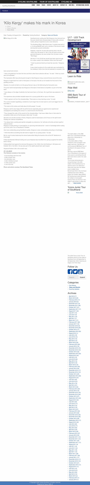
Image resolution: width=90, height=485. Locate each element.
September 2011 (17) (75, 442)
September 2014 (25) (75, 376)
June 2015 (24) (73, 359)
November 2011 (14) (75, 439)
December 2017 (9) (74, 303)
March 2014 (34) (73, 387)
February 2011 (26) (74, 455)
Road (38, 5)
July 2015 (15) (73, 357)
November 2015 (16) (75, 350)
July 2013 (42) (73, 402)
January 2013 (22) (74, 413)
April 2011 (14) (73, 452)
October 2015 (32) (74, 352)
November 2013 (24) (75, 394)
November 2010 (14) (75, 461)
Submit (82, 277)
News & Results (11, 28)
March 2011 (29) (73, 453)
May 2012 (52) (73, 428)
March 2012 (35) (73, 431)
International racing (82, 5)
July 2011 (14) (73, 446)
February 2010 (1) (74, 478)
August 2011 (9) (73, 444)
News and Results (53, 35)
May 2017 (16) (73, 316)
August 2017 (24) (74, 311)
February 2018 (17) (74, 300)
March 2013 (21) (73, 409)
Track (43, 5)
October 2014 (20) (74, 374)
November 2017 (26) (75, 305)
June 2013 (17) (73, 403)
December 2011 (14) (75, 437)
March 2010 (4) (73, 476)
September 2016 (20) (75, 331)
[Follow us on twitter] (75, 273)
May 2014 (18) (73, 383)
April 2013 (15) (73, 407)
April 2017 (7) (73, 318)
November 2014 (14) (75, 372)
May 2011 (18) (73, 450)
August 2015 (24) (74, 355)
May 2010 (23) (73, 472)
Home (33, 5)
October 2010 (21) (74, 463)
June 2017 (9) (73, 315)
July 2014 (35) (73, 379)
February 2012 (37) (74, 433)
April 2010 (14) (73, 474)
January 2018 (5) (74, 302)
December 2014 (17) (75, 370)
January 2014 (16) (74, 390)
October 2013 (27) (74, 396)
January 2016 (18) (74, 346)
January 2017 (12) (74, 324)
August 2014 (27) (74, 378)
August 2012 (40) (74, 422)
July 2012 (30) (73, 424)
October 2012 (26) (74, 418)
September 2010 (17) (75, 465)
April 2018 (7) (73, 296)
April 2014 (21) (73, 385)
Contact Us (63, 5)
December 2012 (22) (75, 415)
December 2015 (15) (75, 348)
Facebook (5, 11)
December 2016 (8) (74, 326)
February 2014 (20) (74, 389)
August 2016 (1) (73, 333)
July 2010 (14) (73, 468)
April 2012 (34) (73, 429)
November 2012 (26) (75, 416)
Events (49, 5)
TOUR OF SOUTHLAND (49, 2)
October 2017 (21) (74, 307)
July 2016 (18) (73, 335)
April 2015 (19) (73, 363)
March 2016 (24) (73, 342)
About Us (55, 5)
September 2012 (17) (75, 420)
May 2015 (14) (73, 361)
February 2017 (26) (74, 322)
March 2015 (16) (73, 365)
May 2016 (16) (73, 339)
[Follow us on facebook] (70, 273)
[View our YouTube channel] (80, 273)
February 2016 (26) (74, 344)
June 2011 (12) (73, 448)
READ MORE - (77, 183)
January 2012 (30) (74, 435)
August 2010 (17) (74, 466)
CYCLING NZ (66, 2)
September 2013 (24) (75, 398)
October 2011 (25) (74, 441)
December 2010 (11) (75, 459)
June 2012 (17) (73, 426)
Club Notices (72, 285)
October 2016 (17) (74, 329)
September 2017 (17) (75, 309)
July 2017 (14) (73, 313)
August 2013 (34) (74, 400)
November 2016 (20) (75, 327)
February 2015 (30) (74, 366)
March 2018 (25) (73, 298)
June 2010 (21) (73, 470)
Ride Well (71, 5)
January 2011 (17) (74, 457)
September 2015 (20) (75, 353)
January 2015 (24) (74, 368)
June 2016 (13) (73, 337)
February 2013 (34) (74, 411)
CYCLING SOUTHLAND (27, 2)
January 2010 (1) (74, 479)
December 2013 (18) (75, 392)
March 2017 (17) (73, 320)
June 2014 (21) (73, 381)
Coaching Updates (74, 289)
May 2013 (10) (73, 405)
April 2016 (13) (73, 340)
